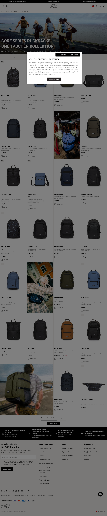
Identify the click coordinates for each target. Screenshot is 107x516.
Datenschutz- (33, 65)
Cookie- (42, 65)
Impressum (51, 74)
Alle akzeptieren (54, 79)
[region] (54, 68)
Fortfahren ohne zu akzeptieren (68, 54)
